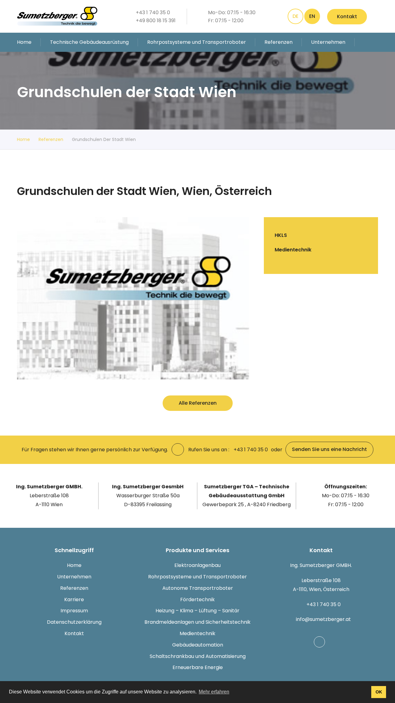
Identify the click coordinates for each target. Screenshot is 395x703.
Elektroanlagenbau (197, 565)
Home (24, 42)
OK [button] (379, 691)
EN (312, 16)
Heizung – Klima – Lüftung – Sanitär (197, 610)
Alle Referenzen (198, 403)
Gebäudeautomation (197, 644)
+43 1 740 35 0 (323, 604)
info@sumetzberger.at (323, 619)
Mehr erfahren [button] (214, 691)
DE (295, 16)
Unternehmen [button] (328, 42)
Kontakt (347, 16)
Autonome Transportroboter (197, 588)
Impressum (74, 610)
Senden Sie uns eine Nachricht (329, 449)
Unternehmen (74, 576)
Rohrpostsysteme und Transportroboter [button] (196, 42)
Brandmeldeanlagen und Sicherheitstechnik (197, 622)
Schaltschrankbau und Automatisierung (198, 656)
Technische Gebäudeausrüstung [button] (89, 42)
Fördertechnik (197, 599)
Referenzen (278, 42)
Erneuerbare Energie (198, 667)
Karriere (74, 599)
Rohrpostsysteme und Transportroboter (197, 576)
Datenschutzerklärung (74, 622)
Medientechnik (197, 633)
